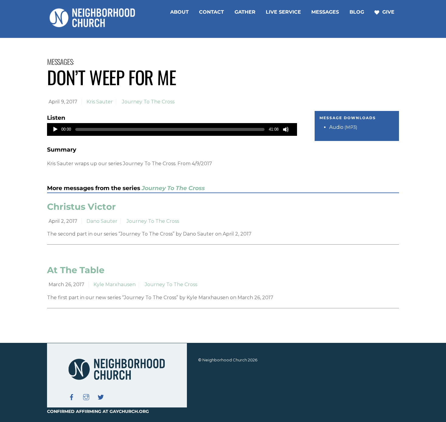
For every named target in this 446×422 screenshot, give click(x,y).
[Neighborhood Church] (92, 26)
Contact (211, 12)
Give (387, 12)
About (179, 12)
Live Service (283, 12)
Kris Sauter (99, 102)
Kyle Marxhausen (114, 284)
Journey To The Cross (148, 102)
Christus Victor (81, 206)
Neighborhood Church (224, 359)
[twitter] (101, 396)
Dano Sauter (101, 221)
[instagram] (86, 396)
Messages (325, 12)
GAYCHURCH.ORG (129, 411)
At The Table (75, 270)
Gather (245, 12)
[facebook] (72, 396)
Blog (357, 12)
